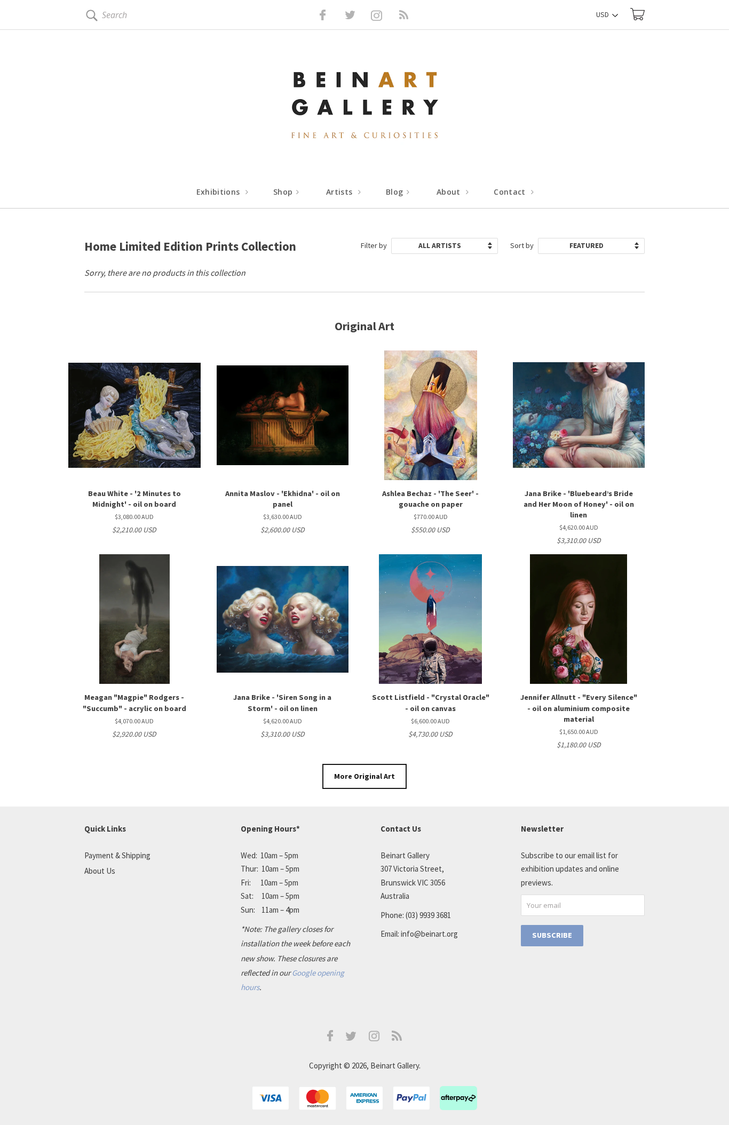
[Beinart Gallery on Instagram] (374, 1038)
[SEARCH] (90, 17)
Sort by (522, 245)
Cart (637, 14)
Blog (396, 192)
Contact (511, 192)
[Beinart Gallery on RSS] (384, 15)
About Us (99, 871)
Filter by (374, 245)
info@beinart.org (429, 934)
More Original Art (364, 776)
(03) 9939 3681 (428, 915)
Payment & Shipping (117, 855)
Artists (340, 192)
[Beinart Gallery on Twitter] (330, 15)
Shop (284, 192)
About (450, 192)
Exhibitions (219, 192)
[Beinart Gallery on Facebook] (315, 15)
